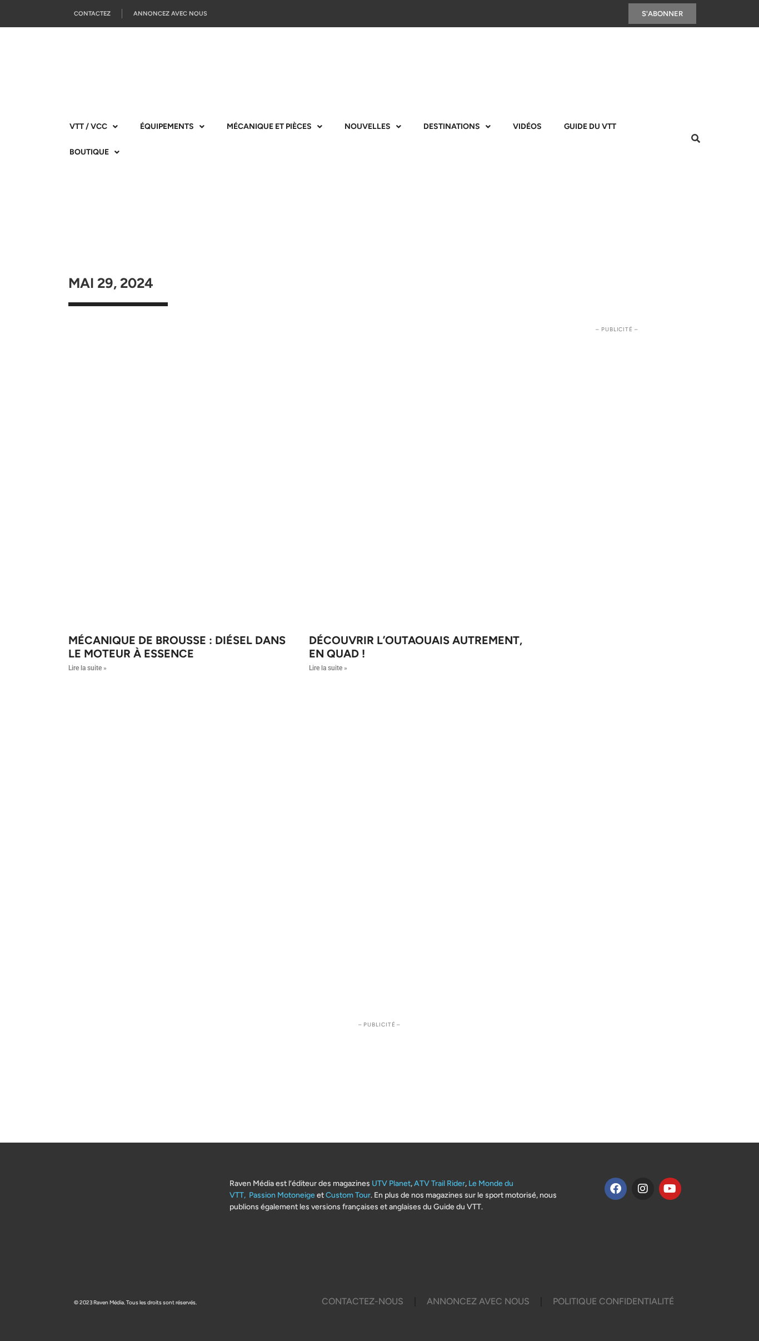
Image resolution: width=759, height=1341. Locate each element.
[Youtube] (670, 1189)
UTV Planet (391, 1183)
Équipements (167, 126)
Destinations (451, 126)
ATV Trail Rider (439, 1183)
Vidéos (527, 126)
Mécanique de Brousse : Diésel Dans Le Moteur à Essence (177, 647)
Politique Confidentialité (613, 1301)
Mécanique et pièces (269, 126)
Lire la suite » (87, 668)
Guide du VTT (590, 126)
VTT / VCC (88, 126)
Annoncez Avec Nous (170, 13)
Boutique (89, 152)
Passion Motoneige (282, 1195)
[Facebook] (616, 1189)
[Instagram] (643, 1189)
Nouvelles (367, 126)
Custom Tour (348, 1195)
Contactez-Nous (362, 1301)
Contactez (92, 13)
